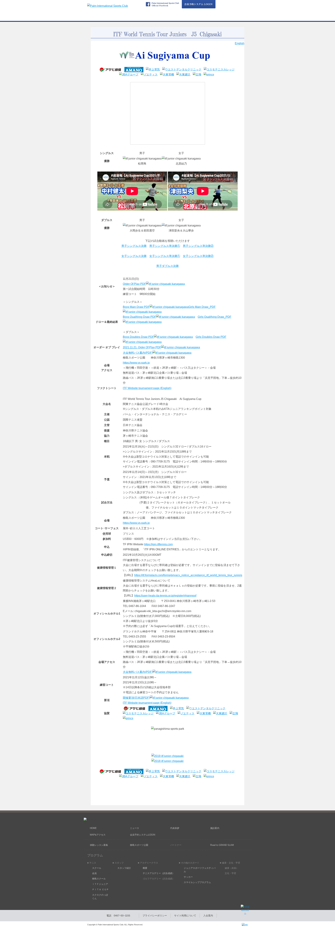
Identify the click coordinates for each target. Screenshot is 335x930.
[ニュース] (127, 18)
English (239, 43)
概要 (145, 868)
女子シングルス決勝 (134, 256)
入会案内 (208, 915)
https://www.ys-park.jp (136, 362)
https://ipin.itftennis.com (158, 544)
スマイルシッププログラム (197, 882)
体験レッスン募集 (99, 845)
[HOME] (100, 18)
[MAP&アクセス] (234, 18)
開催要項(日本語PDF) (136, 697)
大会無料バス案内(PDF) (138, 352)
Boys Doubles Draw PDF (138, 336)
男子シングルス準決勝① (164, 245)
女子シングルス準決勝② (198, 256)
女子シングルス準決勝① (164, 256)
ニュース (134, 828)
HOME (93, 828)
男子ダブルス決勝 (167, 265)
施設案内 (214, 828)
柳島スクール (99, 878)
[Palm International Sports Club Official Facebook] (162, 4)
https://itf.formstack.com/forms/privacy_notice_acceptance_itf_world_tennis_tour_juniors (188, 575)
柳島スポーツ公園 (139, 845)
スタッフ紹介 (124, 868)
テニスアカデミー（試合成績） (158, 873)
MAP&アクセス (98, 834)
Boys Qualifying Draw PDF (139, 316)
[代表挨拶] (181, 18)
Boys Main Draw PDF (136, 306)
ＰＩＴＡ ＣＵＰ (100, 889)
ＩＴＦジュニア (100, 884)
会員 (94, 873)
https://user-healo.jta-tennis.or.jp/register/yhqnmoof (165, 595)
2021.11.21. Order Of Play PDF (142, 347)
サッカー (188, 877)
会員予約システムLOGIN (142, 834)
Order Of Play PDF (134, 283)
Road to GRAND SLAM (222, 845)
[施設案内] (207, 18)
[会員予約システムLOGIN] (198, 4)
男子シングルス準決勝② (198, 245)
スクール (96, 868)
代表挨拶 (174, 828)
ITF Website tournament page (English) (147, 388)
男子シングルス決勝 (134, 245)
